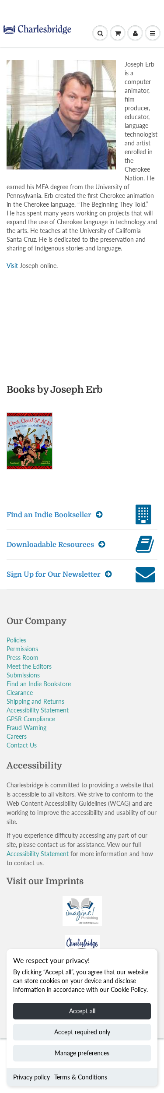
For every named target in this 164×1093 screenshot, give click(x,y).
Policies (16, 640)
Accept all (82, 1011)
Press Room (22, 657)
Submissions (23, 675)
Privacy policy (31, 1077)
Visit (12, 265)
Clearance (20, 692)
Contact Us (22, 745)
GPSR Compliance (31, 719)
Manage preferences (82, 1053)
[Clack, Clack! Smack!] (34, 444)
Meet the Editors (29, 666)
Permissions (22, 648)
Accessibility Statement (38, 710)
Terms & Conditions (80, 1077)
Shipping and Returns (35, 701)
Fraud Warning (26, 727)
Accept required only (82, 1032)
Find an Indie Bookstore (39, 684)
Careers (17, 736)
